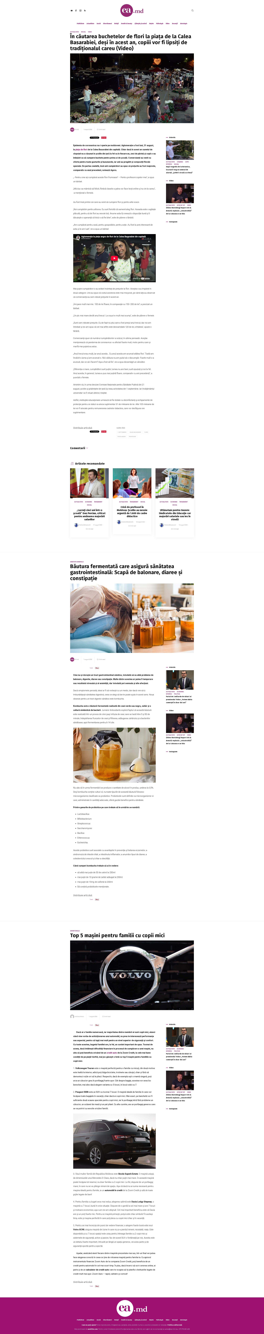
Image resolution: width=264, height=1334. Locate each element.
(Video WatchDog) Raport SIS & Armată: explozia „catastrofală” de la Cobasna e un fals (179, 211)
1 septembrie (122, 432)
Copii (187, 162)
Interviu (169, 164)
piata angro (122, 436)
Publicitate (80, 23)
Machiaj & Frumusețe (91, 1317)
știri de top (181, 205)
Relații (116, 23)
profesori (132, 436)
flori (146, 432)
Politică (177, 694)
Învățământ (98, 502)
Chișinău (180, 162)
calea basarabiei (135, 432)
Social (99, 23)
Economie (88, 502)
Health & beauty (126, 23)
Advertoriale (75, 931)
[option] (89, 505)
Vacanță (175, 23)
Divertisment (107, 23)
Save (102, 536)
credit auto (112, 1053)
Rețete (151, 23)
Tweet (91, 668)
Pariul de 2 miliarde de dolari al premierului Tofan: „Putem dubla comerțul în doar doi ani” (179, 700)
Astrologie (183, 23)
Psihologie (159, 23)
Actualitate (90, 23)
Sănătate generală (77, 562)
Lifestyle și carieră (141, 23)
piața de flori (81, 149)
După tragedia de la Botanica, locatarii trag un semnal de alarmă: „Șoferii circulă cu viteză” (179, 170)
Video (168, 23)
